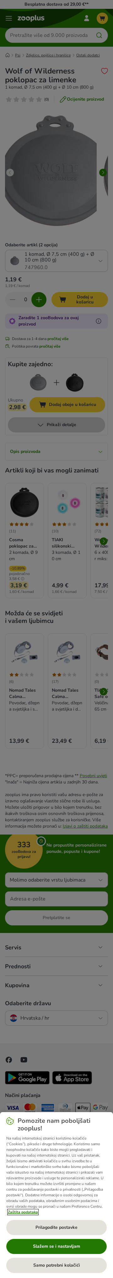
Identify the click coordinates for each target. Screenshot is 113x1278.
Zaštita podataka (23, 1212)
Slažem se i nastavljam (56, 1246)
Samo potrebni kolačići (56, 1265)
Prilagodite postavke (56, 1227)
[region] (56, 1195)
